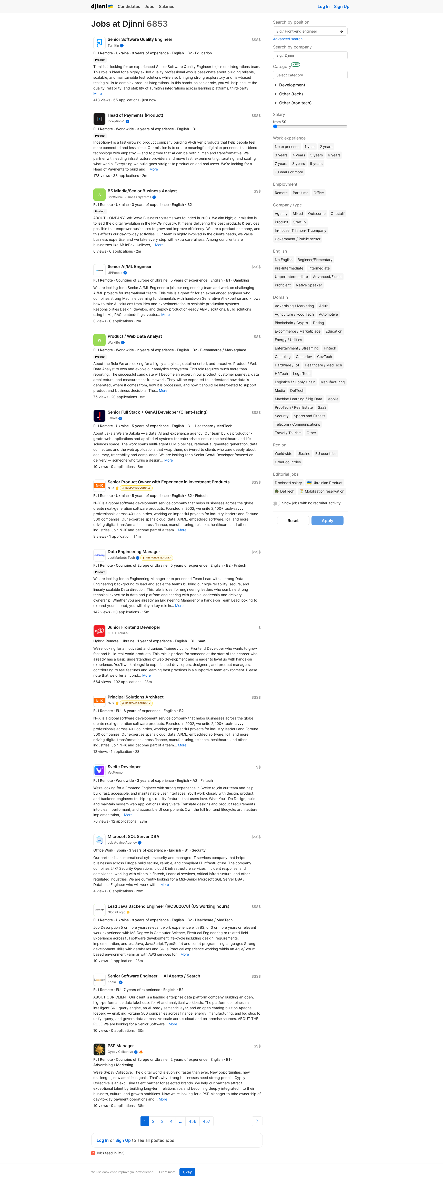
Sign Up (341, 6)
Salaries (166, 6)
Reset (293, 520)
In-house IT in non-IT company (300, 230)
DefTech (297, 390)
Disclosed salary (288, 483)
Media (280, 390)
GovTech (324, 356)
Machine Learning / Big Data (298, 399)
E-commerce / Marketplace (297, 331)
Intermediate (319, 268)
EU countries (325, 453)
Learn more (167, 1172)
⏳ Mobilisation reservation (321, 491)
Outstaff (338, 213)
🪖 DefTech (284, 491)
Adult (323, 306)
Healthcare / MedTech (323, 365)
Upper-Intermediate (291, 276)
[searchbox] (310, 75)
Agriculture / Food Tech (294, 314)
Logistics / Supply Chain (295, 382)
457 (206, 1121)
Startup (299, 222)
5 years (316, 155)
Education (334, 331)
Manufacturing (332, 382)
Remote (281, 193)
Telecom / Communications (297, 424)
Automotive (328, 314)
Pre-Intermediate (289, 268)
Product (281, 222)
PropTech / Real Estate (294, 407)
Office (319, 193)
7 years (281, 163)
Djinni (102, 7)
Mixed (298, 213)
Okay (187, 1172)
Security (282, 416)
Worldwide (283, 453)
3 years (281, 155)
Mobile (332, 399)
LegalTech (301, 373)
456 (192, 1121)
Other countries (288, 462)
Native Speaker (309, 285)
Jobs (149, 6)
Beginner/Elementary (315, 259)
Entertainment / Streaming (297, 348)
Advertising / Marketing (294, 306)
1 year (310, 146)
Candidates (129, 6)
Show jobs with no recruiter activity (311, 503)
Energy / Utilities (288, 339)
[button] (97, 93)
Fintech (330, 348)
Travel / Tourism (288, 433)
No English (284, 259)
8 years (298, 163)
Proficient (283, 285)
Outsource (317, 213)
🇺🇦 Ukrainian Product (325, 483)
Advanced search (288, 39)
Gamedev (304, 356)
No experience (287, 146)
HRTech (281, 373)
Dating (318, 323)
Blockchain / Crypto (291, 323)
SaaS (322, 407)
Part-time (300, 193)
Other (311, 433)
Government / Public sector (297, 239)
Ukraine (303, 453)
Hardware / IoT (287, 365)
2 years (326, 146)
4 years (299, 155)
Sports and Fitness (309, 416)
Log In (324, 6)
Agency (281, 213)
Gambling (283, 356)
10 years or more (289, 172)
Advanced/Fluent (327, 276)
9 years (316, 163)
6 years (334, 155)
